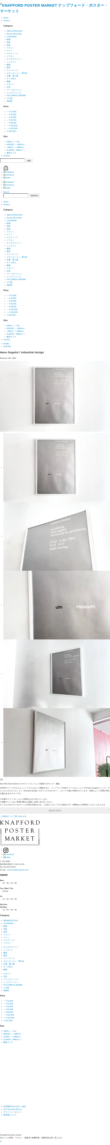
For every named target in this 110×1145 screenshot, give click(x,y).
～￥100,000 (12, 126)
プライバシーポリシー (12, 1112)
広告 (8, 87)
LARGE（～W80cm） (16, 147)
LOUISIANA (12, 37)
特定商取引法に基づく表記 (14, 1106)
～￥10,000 (11, 112)
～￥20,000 (11, 114)
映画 (8, 39)
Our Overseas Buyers (12, 1109)
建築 (8, 65)
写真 (8, 42)
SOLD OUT (55, 810)
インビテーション (14, 93)
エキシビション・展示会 (17, 73)
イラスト (10, 56)
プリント (10, 48)
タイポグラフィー (14, 59)
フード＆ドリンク (14, 90)
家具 (8, 67)
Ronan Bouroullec (14, 34)
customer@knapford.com (17, 870)
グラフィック (12, 53)
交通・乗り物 (12, 76)
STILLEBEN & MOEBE (16, 95)
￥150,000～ (12, 131)
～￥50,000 (11, 120)
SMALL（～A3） (14, 142)
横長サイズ (11, 153)
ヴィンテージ (12, 70)
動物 (8, 81)
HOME (6, 344)
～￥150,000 (12, 128)
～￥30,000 (11, 117)
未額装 (9, 101)
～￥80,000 (11, 123)
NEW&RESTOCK (10, 920)
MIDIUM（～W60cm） (16, 144)
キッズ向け (11, 79)
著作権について (9, 1115)
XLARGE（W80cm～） (16, 150)
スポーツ (10, 84)
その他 (9, 98)
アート (9, 51)
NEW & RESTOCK (14, 31)
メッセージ (11, 62)
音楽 (8, 45)
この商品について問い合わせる (13, 816)
